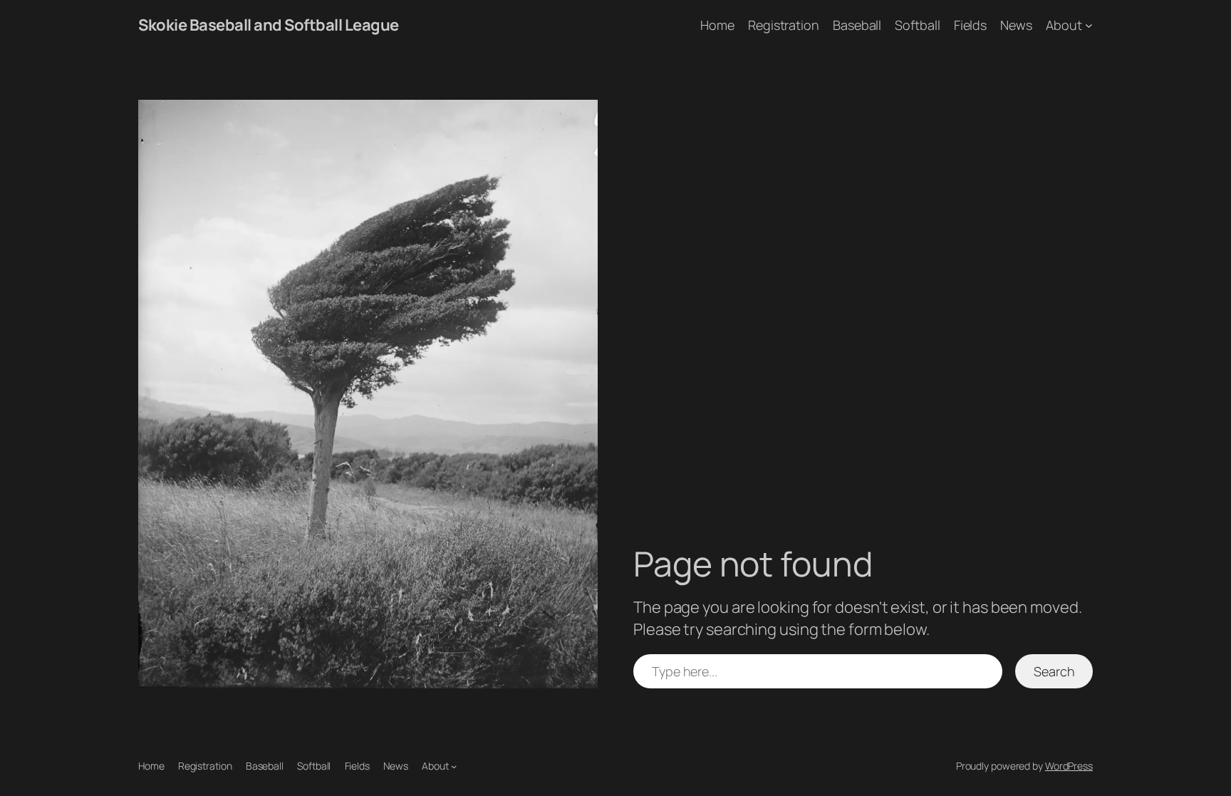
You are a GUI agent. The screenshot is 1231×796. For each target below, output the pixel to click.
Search (1054, 671)
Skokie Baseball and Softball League (268, 25)
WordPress (1069, 765)
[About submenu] (1089, 25)
